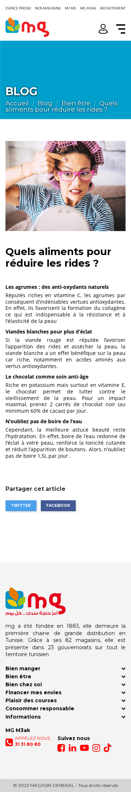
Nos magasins (48, 8)
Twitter (21, 505)
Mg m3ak (88, 8)
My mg (70, 8)
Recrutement (113, 8)
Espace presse (18, 8)
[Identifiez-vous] (103, 29)
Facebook (58, 505)
